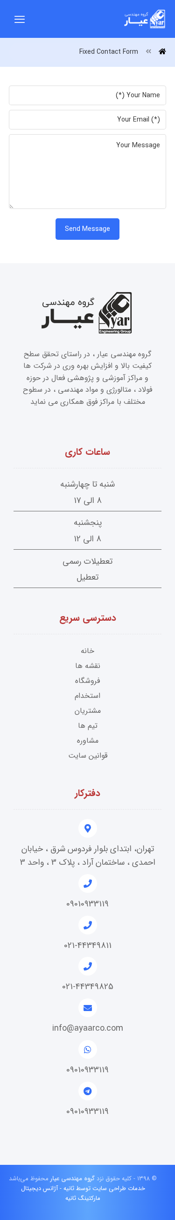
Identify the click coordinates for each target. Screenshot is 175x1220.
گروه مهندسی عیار (72, 1179)
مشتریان (88, 711)
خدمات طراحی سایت (118, 1188)
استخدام (87, 696)
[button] (19, 19)
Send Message (87, 229)
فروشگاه (87, 681)
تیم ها (88, 726)
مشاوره (87, 740)
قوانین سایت (87, 755)
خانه (87, 651)
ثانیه (68, 1188)
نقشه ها (87, 666)
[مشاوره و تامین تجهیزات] (145, 19)
